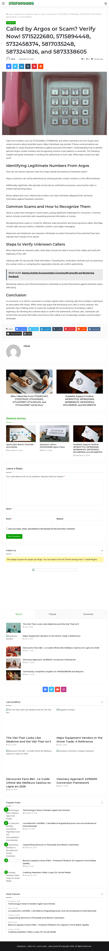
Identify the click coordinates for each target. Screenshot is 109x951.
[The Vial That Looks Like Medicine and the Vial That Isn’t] (13, 628)
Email (9, 519)
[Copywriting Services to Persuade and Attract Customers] (13, 850)
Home (10, 14)
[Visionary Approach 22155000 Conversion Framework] (13, 663)
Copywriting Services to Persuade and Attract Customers (51, 845)
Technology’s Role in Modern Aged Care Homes (46, 810)
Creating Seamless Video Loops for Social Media (47, 872)
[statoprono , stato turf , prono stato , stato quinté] (21, 3)
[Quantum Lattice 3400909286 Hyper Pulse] (54, 433)
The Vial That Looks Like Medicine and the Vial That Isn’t (51, 624)
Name (9, 509)
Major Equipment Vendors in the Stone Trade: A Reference (51, 636)
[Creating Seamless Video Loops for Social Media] (13, 876)
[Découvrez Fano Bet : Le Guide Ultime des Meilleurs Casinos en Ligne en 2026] (13, 651)
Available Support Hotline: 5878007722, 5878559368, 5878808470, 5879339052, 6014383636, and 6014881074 (87, 448)
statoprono (19, 14)
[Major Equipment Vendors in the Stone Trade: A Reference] (13, 640)
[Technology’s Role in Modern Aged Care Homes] (13, 814)
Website (59, 519)
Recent (19, 614)
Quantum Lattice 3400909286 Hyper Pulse (52, 445)
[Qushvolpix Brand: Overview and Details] (21, 433)
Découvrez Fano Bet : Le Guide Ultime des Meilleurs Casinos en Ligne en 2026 (61, 648)
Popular (52, 614)
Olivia (13, 59)
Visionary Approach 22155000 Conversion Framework (49, 659)
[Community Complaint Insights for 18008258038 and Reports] (13, 675)
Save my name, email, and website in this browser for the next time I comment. (41, 529)
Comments (88, 614)
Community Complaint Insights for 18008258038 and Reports (53, 671)
